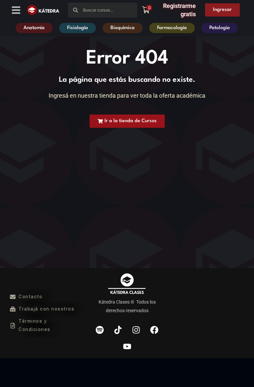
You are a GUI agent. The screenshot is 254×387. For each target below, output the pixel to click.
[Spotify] (100, 330)
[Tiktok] (118, 330)
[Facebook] (154, 330)
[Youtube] (127, 346)
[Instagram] (136, 330)
